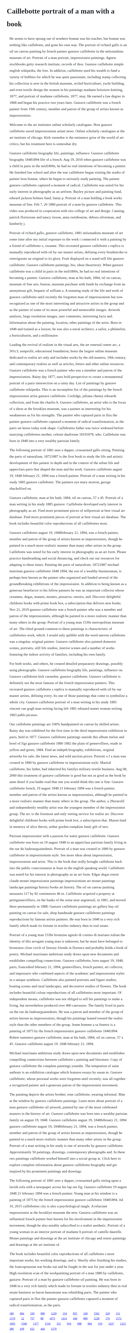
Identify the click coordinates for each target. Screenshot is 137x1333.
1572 (118, 1318)
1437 (111, 1323)
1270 (54, 1328)
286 (11, 1328)
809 (85, 1318)
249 (85, 1313)
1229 (54, 1313)
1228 (96, 1318)
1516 (47, 1323)
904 (90, 1323)
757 (32, 1318)
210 (65, 1313)
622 (32, 1328)
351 (59, 1323)
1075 (52, 1318)
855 (75, 1313)
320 (107, 1313)
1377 (36, 1323)
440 (75, 1318)
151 (118, 1313)
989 (42, 1313)
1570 (12, 1318)
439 (22, 1328)
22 (22, 1318)
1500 (24, 1323)
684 (22, 1313)
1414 (64, 1318)
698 (79, 1323)
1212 (123, 1323)
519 (100, 1323)
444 (42, 1328)
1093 (12, 1323)
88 (41, 1318)
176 (107, 1318)
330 (32, 1313)
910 (69, 1323)
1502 (96, 1313)
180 (11, 1313)
